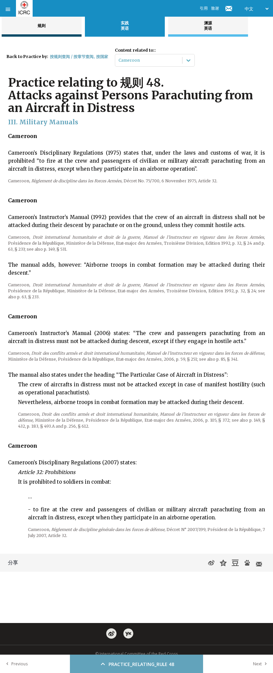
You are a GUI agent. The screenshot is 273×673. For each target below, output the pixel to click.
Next (257, 664)
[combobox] (119, 60)
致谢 (215, 8)
